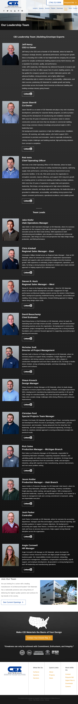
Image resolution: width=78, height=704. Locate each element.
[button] (70, 2)
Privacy (30, 700)
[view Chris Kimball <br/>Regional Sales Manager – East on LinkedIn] (28, 272)
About (51, 672)
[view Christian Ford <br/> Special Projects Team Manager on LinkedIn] (28, 437)
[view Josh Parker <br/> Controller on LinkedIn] (28, 536)
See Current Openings (13, 602)
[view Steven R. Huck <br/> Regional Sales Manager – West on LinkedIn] (28, 305)
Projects (52, 675)
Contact (68, 674)
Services (36, 678)
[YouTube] (14, 10)
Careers (68, 686)
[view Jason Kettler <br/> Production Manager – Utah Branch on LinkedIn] (28, 503)
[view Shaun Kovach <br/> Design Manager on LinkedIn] (28, 404)
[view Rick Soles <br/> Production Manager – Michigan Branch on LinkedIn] (28, 470)
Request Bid (69, 677)
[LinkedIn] (11, 10)
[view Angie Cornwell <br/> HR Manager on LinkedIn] (28, 569)
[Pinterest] (18, 10)
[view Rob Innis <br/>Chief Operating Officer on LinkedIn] (28, 200)
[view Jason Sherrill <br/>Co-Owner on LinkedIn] (28, 148)
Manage (47, 700)
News (51, 678)
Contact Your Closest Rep (39, 637)
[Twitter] (7, 10)
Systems (36, 675)
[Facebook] (3, 10)
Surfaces (36, 672)
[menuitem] (35, 8)
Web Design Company (38, 700)
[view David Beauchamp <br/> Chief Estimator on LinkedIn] (28, 338)
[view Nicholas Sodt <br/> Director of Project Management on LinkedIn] (28, 371)
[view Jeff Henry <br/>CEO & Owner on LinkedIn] (28, 93)
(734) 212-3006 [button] (55, 2)
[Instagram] (22, 10)
